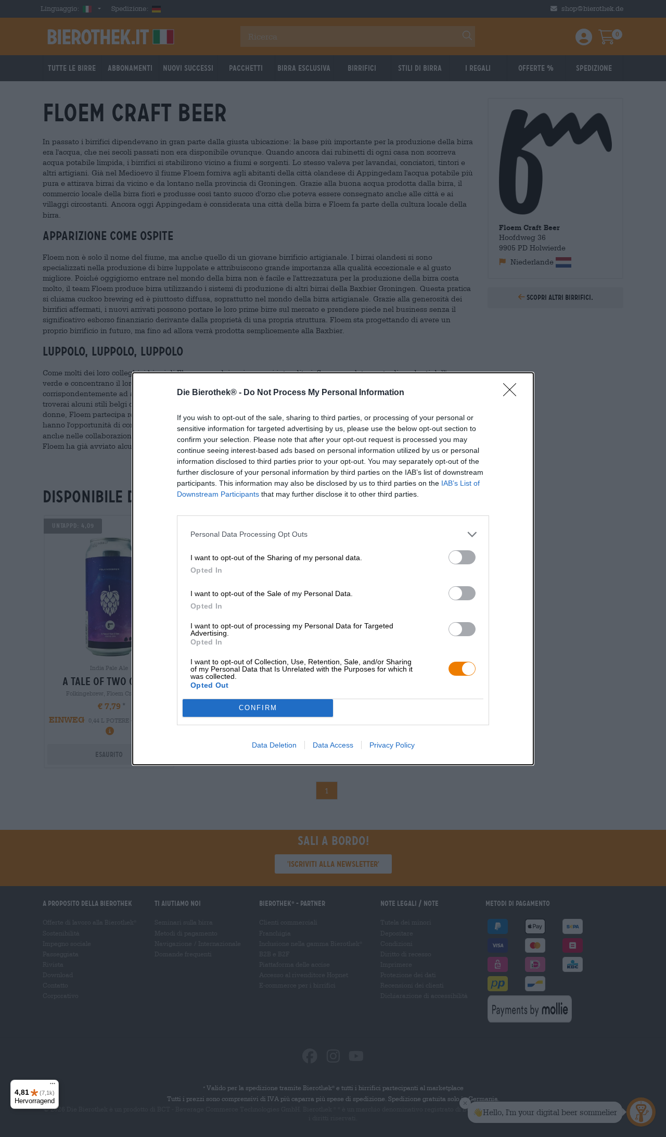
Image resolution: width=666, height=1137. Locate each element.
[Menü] (52, 1086)
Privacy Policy (392, 745)
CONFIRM (258, 708)
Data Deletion (274, 745)
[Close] (513, 393)
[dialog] (333, 569)
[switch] (462, 557)
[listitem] (333, 534)
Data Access (333, 745)
